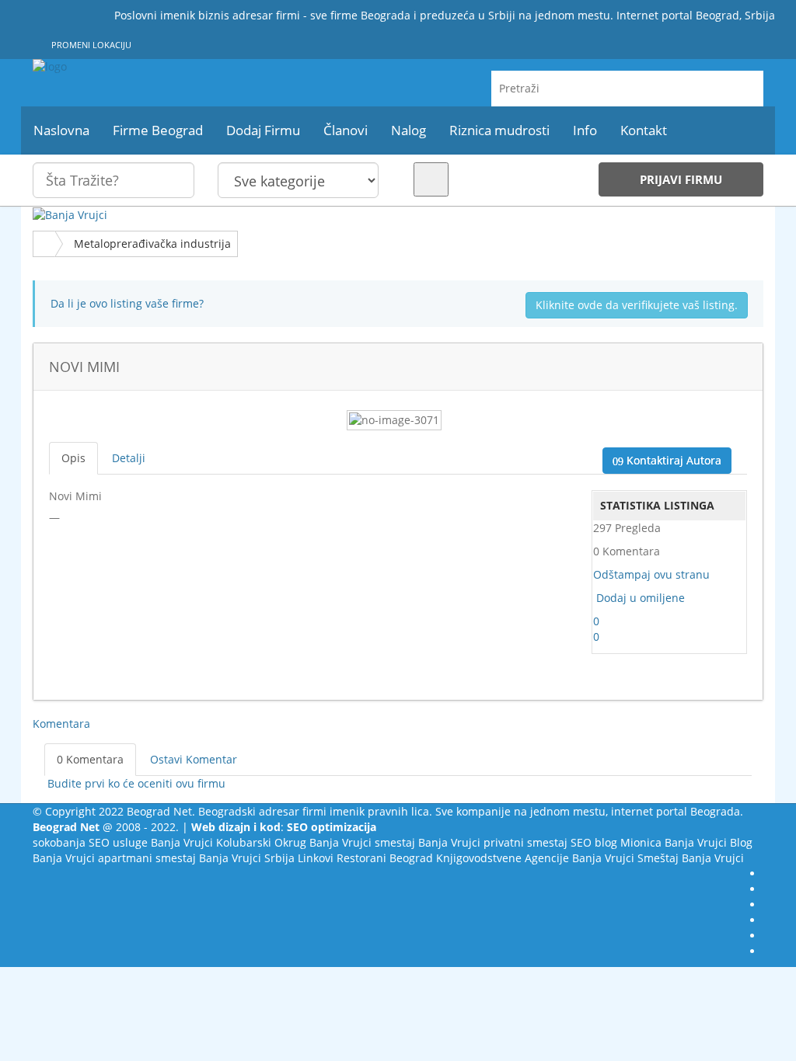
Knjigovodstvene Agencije (502, 858)
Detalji (128, 457)
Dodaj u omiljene (640, 597)
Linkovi (315, 858)
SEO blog (594, 842)
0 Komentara (90, 759)
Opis (73, 457)
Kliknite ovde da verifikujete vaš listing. (637, 304)
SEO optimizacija (331, 826)
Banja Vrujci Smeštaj (625, 858)
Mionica (641, 842)
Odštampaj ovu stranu (651, 574)
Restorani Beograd (385, 858)
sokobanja (59, 842)
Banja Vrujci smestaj (362, 842)
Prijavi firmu (681, 179)
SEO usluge (118, 842)
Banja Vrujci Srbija (247, 858)
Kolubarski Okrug (261, 842)
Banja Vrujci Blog (708, 842)
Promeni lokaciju (90, 44)
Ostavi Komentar (193, 759)
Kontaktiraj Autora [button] (672, 460)
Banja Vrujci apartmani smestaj (114, 858)
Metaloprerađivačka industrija (152, 243)
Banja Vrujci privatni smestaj (492, 842)
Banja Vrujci (182, 842)
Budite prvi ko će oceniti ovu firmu (134, 783)
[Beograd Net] (146, 67)
